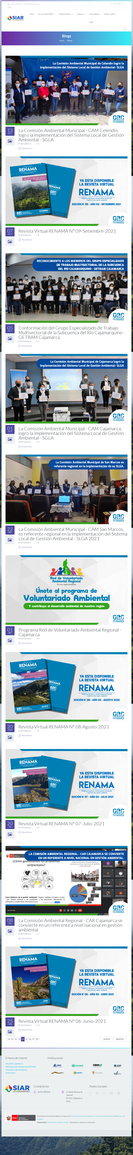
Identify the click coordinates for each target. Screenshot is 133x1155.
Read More (26, 148)
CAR (91, 22)
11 (12, 1039)
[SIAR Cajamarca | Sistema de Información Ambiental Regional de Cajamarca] (15, 17)
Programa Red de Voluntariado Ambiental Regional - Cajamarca (69, 632)
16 (30, 1039)
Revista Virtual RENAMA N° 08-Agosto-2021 (63, 726)
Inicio (31, 14)
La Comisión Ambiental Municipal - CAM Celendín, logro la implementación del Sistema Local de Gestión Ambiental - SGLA (71, 134)
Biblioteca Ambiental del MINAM (20, 1066)
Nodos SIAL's (110, 14)
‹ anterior (106, 1039)
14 (23, 1039)
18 (37, 1039)
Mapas (80, 14)
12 (16, 1039)
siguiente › (120, 1039)
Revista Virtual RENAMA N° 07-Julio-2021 (61, 823)
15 (26, 1039)
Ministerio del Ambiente (16, 1069)
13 (19, 1039)
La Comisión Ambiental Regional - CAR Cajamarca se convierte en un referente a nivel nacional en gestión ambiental (70, 924)
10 (9, 1039)
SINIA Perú (10, 1073)
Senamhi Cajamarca (14, 1063)
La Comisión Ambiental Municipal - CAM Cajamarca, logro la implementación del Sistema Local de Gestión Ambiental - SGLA (71, 433)
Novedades (94, 14)
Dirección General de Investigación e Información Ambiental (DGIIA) (92, 1116)
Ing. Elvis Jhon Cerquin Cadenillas (57, 1122)
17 (33, 1039)
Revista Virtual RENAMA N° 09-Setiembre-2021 (67, 231)
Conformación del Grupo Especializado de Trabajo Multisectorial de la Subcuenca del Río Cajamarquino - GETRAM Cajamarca (71, 332)
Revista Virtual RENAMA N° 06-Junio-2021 (62, 1021)
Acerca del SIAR (45, 14)
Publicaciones (65, 14)
